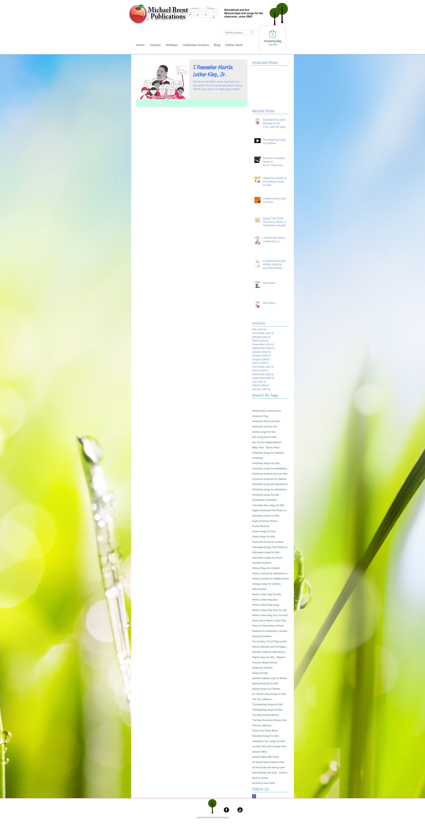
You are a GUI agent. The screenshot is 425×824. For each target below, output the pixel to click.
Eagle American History (265, 521)
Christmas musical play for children (270, 473)
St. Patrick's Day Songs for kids (269, 694)
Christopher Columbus (264, 500)
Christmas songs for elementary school (270, 489)
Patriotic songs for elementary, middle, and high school (270, 652)
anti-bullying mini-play (264, 772)
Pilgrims (281, 657)
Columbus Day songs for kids (268, 505)
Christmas (257, 458)
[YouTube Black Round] (240, 810)
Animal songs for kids (263, 432)
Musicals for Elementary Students (270, 631)
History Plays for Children (266, 568)
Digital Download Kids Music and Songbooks (270, 510)
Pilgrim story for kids (263, 657)
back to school (260, 778)
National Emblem (261, 636)
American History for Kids (266, 421)
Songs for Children (262, 667)
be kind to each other (263, 783)
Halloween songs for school (267, 557)
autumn (283, 772)
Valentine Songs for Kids (265, 736)
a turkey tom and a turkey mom (269, 746)
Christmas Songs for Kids (266, 463)
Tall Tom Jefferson (262, 699)
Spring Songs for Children (266, 688)
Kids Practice (259, 589)
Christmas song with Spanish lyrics (270, 484)
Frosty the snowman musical (267, 542)
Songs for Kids (260, 673)
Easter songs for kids (263, 536)
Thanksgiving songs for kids (267, 709)
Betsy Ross (258, 447)
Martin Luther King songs (265, 604)
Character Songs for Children (268, 452)
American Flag (260, 416)
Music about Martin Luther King (269, 620)
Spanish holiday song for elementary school (270, 678)
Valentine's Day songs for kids (268, 741)
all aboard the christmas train (268, 762)
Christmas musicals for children (269, 479)
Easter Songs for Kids (264, 531)
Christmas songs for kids (265, 494)
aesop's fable (259, 751)
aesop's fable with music (265, 756)
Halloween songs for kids (265, 552)
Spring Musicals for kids (265, 683)
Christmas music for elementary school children (270, 468)
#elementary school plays (266, 410)
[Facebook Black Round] (226, 810)
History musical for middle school (270, 578)
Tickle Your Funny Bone (265, 730)
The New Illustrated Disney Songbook (270, 720)
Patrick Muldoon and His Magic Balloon (270, 646)
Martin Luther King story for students (270, 615)
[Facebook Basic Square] (254, 796)
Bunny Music (273, 447)
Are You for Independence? (267, 442)
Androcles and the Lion (264, 426)
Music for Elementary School (268, 625)
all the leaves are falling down (268, 767)
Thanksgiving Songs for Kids (267, 704)
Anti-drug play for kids (264, 437)
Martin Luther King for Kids (266, 594)
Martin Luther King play (265, 599)
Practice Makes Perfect (264, 662)
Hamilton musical (261, 562)
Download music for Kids (265, 515)
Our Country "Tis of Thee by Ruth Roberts (270, 641)
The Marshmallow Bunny (265, 715)
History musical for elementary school (270, 573)
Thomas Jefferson (261, 725)
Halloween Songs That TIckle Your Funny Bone (270, 547)
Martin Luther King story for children (270, 610)
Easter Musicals (260, 526)
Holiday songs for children (266, 584)
